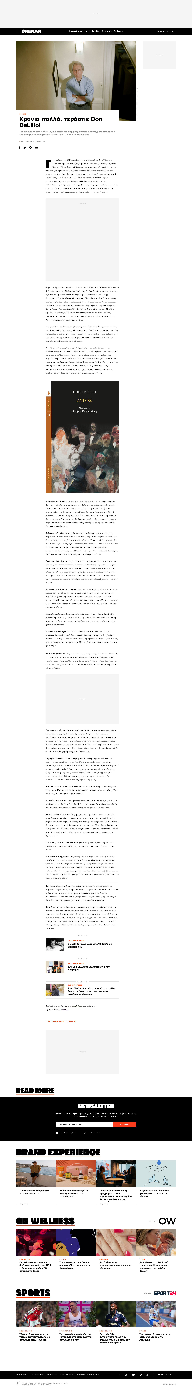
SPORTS (33, 1293)
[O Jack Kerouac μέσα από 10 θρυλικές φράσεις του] (55, 944)
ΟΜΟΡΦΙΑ (103, 1259)
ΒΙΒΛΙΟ (22, 114)
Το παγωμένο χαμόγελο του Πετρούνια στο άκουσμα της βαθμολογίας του (75, 1337)
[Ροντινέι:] (116, 1314)
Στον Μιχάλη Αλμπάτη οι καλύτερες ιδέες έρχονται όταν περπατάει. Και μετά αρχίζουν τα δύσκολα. (92, 991)
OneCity (96, 31)
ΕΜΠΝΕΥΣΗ (24, 1259)
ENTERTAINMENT (76, 941)
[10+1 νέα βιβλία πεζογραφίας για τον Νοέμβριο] (55, 967)
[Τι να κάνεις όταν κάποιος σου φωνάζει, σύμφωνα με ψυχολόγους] (76, 1242)
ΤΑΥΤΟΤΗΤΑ (37, 1375)
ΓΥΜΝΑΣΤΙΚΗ (65, 1331)
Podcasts (119, 31)
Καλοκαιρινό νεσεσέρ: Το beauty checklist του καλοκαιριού (73, 1193)
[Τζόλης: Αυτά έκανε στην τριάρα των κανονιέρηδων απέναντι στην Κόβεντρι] (36, 1314)
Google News (77, 1005)
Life (88, 31)
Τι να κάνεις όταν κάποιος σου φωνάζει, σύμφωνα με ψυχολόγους (75, 1265)
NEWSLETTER (165, 1375)
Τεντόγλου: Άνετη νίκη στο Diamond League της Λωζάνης (154, 1337)
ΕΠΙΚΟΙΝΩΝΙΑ (22, 1375)
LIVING (62, 1259)
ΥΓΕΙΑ (142, 1259)
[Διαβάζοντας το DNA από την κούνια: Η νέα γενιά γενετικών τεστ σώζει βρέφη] (156, 1242)
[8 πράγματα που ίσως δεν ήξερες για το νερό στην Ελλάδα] (156, 1173)
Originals (107, 31)
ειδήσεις (64, 1009)
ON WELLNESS (45, 1222)
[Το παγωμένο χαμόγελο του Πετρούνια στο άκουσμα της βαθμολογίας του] (76, 1314)
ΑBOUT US (52, 1375)
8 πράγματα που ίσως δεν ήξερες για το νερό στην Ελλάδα (154, 1193)
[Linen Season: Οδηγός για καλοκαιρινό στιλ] (36, 1173)
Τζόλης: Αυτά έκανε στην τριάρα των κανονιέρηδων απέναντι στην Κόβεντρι (34, 1337)
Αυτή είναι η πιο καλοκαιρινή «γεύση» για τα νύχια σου (115, 1265)
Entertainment (75, 31)
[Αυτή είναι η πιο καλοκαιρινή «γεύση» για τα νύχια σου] (116, 1242)
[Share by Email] (36, 148)
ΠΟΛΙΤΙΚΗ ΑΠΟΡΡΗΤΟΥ (88, 1375)
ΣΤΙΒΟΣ (142, 1331)
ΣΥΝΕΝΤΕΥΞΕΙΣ (75, 985)
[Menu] (17, 31)
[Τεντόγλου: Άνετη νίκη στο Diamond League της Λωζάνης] (156, 1314)
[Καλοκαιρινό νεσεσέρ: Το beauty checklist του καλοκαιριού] (76, 1173)
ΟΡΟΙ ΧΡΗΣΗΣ (66, 1375)
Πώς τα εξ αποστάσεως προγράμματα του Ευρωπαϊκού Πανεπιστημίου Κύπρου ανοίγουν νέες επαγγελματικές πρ (115, 1196)
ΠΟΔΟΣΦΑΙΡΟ (25, 1331)
